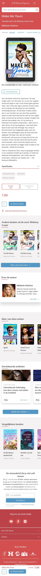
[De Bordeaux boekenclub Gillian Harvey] (10, 444)
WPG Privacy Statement (28, 504)
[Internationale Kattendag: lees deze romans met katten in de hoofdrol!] (16, 386)
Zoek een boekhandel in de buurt (16, 211)
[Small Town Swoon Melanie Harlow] (27, 339)
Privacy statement (10, 562)
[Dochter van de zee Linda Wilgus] (27, 444)
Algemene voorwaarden (27, 562)
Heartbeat (21, 174)
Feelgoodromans (9, 174)
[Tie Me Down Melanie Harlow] (10, 243)
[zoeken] (37, 9)
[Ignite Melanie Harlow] (10, 338)
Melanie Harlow (8, 178)
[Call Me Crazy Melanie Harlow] (27, 243)
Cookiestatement (20, 564)
